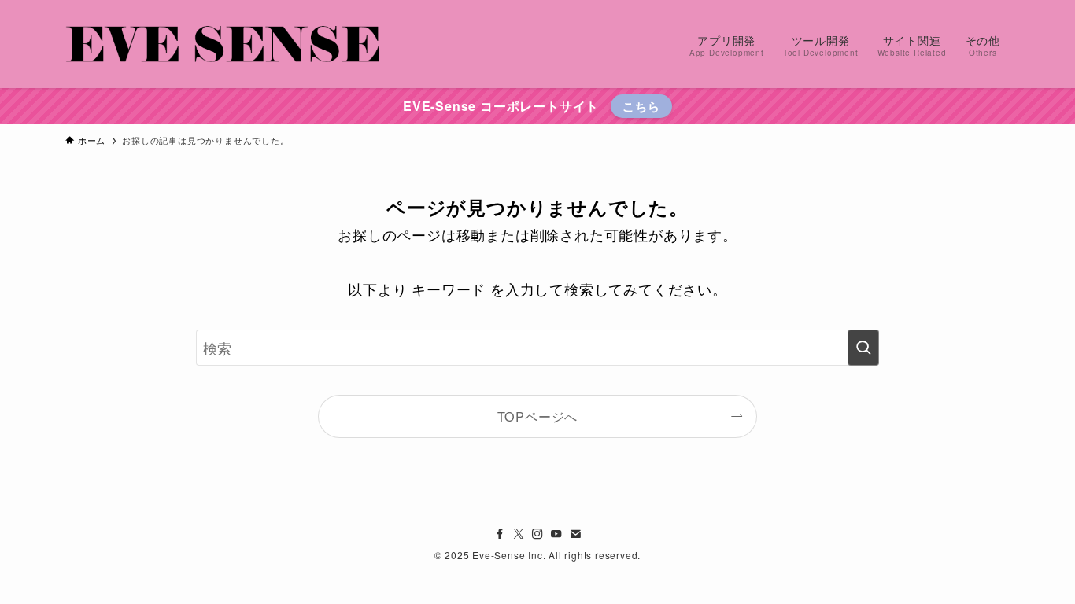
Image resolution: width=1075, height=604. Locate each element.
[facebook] (500, 534)
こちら (640, 106)
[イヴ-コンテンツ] (222, 44)
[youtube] (556, 534)
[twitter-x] (519, 534)
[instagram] (537, 534)
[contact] (575, 534)
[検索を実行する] (863, 348)
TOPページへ (537, 416)
